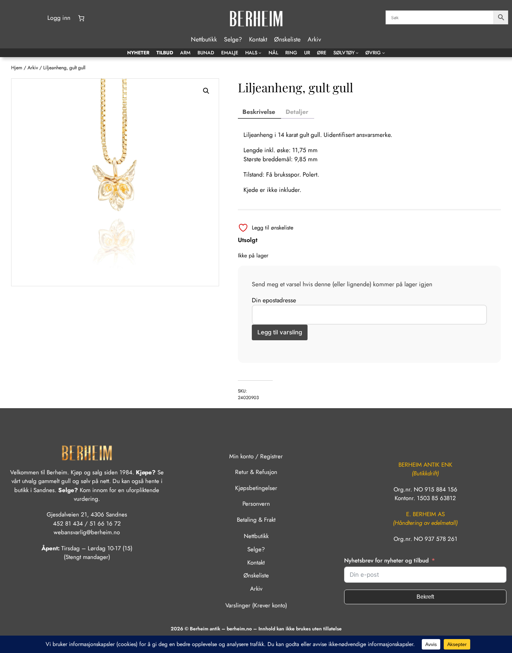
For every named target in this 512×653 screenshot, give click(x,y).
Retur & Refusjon (256, 472)
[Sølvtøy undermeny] (357, 52)
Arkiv (33, 67)
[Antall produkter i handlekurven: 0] (81, 18)
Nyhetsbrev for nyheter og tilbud (386, 560)
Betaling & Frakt (256, 519)
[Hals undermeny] (259, 52)
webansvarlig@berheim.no (87, 532)
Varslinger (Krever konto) (256, 605)
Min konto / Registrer (256, 456)
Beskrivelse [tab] (258, 111)
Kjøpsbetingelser (256, 488)
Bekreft (425, 597)
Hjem (16, 67)
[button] (206, 91)
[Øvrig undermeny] (383, 52)
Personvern (256, 503)
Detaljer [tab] (297, 111)
